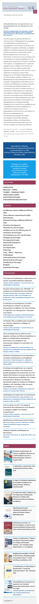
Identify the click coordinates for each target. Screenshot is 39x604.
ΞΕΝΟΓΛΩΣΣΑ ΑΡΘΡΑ (11, 195)
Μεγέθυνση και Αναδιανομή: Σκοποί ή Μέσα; (18, 420)
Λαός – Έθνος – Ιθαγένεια (12, 252)
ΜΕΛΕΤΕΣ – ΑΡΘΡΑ (10, 190)
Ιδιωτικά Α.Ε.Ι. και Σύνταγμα (13, 227)
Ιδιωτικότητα (8, 245)
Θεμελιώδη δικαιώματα (11, 242)
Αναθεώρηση (8, 255)
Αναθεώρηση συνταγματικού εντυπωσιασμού (19, 395)
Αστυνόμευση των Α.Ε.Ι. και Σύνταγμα (17, 235)
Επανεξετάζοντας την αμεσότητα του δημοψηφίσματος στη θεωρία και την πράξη (18, 26)
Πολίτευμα (29, 129)
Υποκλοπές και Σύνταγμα (12, 232)
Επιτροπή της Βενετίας (21, 133)
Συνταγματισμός (9, 247)
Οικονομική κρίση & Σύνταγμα (14, 257)
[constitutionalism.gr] (19, 10)
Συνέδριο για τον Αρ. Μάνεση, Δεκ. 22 (17, 230)
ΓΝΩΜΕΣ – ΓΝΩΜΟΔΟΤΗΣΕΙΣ (14, 192)
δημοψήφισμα (28, 131)
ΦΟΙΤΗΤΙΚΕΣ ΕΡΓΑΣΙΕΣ (11, 197)
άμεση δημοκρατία (9, 133)
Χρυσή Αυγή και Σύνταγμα (12, 260)
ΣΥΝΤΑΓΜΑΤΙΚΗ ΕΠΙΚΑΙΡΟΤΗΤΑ (15, 200)
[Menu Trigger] (35, 12)
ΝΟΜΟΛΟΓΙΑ (8, 187)
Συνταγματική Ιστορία (11, 240)
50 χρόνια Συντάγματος (12, 225)
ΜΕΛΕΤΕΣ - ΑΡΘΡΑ (9, 131)
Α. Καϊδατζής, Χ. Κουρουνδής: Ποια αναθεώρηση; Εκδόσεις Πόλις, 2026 (24, 468)
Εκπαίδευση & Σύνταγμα (12, 262)
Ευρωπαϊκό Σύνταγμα (11, 267)
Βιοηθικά (6, 265)
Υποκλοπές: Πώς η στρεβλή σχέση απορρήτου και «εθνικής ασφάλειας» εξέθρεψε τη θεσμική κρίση (19, 323)
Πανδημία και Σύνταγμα (11, 237)
